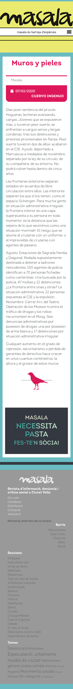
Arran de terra (17, 566)
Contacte (14, 510)
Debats (12, 624)
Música (12, 599)
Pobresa (13, 676)
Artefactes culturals (22, 583)
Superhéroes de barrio (23, 636)
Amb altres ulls (18, 562)
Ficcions (13, 595)
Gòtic (61, 542)
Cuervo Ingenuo (47, 96)
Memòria (50, 666)
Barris (12, 607)
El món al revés (18, 628)
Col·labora (14, 502)
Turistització (47, 676)
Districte (59, 538)
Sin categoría (29, 676)
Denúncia (16, 648)
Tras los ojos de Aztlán (23, 579)
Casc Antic (57, 534)
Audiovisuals (16, 587)
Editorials (14, 570)
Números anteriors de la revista (29, 521)
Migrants (14, 671)
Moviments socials (37, 671)
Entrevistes (34, 648)
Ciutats (13, 611)
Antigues (14, 558)
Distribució (15, 506)
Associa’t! (14, 514)
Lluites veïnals (32, 665)
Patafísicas (15, 603)
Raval (61, 546)
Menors (60, 666)
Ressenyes (15, 574)
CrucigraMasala (18, 615)
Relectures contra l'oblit (24, 632)
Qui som (13, 498)
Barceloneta (57, 530)
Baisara (13, 591)
